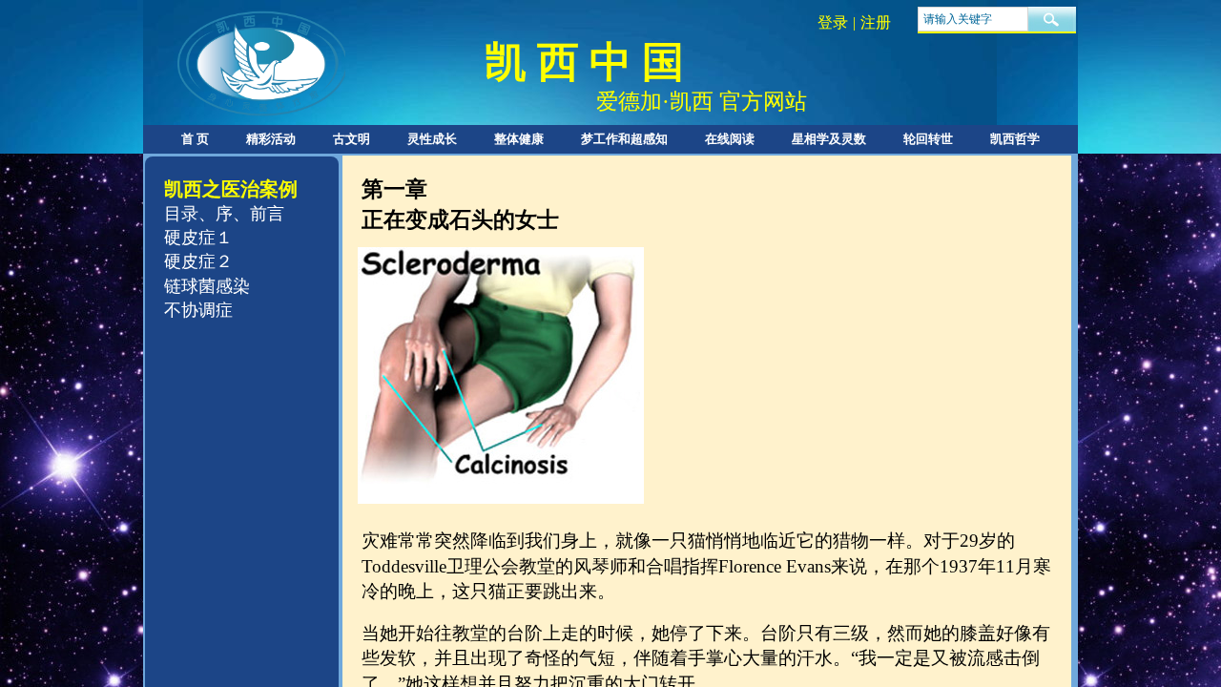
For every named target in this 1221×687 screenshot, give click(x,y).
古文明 (351, 139)
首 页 (195, 139)
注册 (875, 22)
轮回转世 (928, 139)
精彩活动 (271, 139)
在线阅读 (730, 139)
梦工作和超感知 (624, 139)
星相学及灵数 (829, 139)
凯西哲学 (1015, 139)
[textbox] (973, 19)
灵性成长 (432, 139)
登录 (832, 22)
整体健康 (519, 139)
